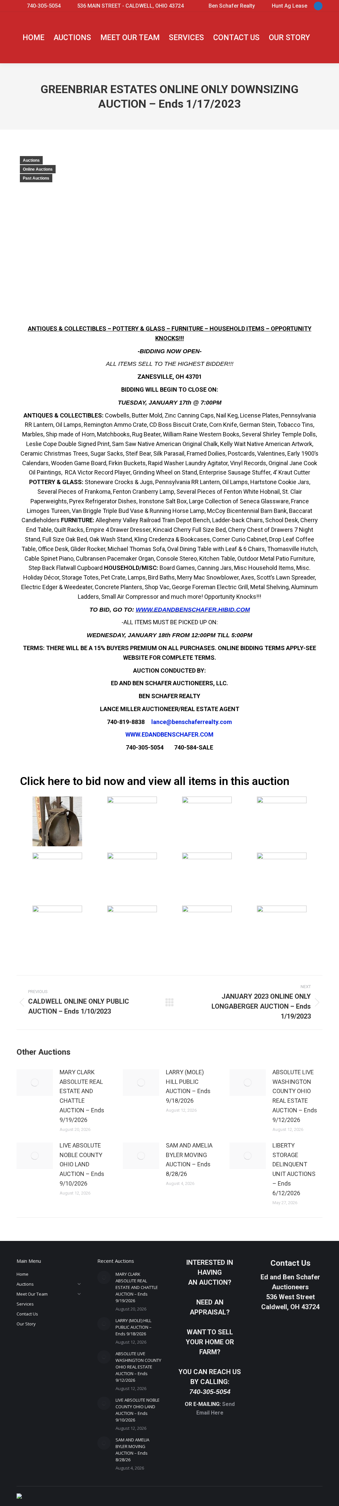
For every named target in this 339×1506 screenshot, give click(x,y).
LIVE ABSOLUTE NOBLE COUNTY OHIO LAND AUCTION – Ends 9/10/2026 (82, 1164)
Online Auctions (38, 169)
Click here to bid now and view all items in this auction (154, 781)
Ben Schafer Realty (232, 6)
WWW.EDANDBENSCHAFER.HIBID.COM (193, 609)
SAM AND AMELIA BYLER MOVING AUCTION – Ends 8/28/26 (189, 1159)
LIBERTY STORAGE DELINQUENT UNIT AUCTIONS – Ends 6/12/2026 (293, 1169)
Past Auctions (36, 178)
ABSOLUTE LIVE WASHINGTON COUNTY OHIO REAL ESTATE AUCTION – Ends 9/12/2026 (294, 1096)
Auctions (31, 160)
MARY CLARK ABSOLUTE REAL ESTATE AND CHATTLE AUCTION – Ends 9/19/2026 (82, 1096)
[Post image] (35, 1082)
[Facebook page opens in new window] (318, 6)
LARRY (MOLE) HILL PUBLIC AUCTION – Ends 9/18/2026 (188, 1086)
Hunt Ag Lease (289, 6)
